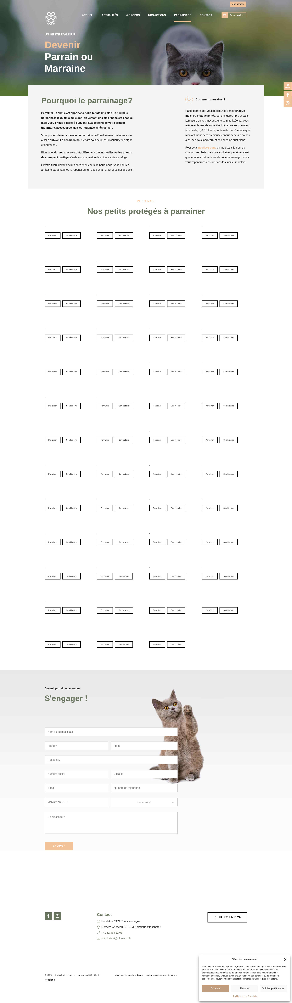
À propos (133, 15)
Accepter (216, 988)
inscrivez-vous (207, 147)
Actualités (110, 15)
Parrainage (182, 15)
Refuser (244, 988)
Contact (206, 15)
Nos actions (157, 15)
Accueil (87, 15)
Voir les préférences (273, 988)
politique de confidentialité (129, 975)
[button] (285, 959)
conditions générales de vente (161, 975)
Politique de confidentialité (245, 996)
